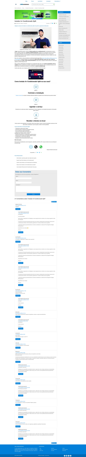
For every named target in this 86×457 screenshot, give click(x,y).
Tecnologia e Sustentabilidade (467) (64, 35)
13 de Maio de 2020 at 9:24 (20, 401)
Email (17, 180)
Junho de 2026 (61, 48)
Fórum (32, 1)
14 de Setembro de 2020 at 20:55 (24, 366)
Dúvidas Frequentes (65, 449)
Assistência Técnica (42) (62, 14)
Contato (63, 448)
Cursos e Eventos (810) (62, 18)
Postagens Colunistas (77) (63, 31)
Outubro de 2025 (61, 55)
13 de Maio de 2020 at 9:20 (20, 422)
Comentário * (18, 184)
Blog (26, 1)
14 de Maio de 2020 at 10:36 (20, 344)
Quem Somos (64, 450)
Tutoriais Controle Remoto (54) (63, 38)
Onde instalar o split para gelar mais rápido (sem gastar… (27, 158)
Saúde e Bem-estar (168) (62, 33)
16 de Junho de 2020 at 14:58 (23, 245)
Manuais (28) (61, 26)
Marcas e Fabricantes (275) (63, 28)
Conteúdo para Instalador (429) (64, 16)
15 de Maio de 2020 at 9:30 (20, 334)
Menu (18, 4)
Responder (21, 232)
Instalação (48, 1)
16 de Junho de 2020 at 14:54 (23, 213)
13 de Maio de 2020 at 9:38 (20, 352)
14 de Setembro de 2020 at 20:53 (24, 387)
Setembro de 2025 (61, 57)
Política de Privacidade (41, 455)
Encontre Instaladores (54, 449)
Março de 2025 (61, 66)
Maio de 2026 (61, 50)
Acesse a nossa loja (19, 95)
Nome (17, 176)
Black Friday (41, 450)
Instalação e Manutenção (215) (63, 21)
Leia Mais (19, 451)
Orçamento (52, 448)
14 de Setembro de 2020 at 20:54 (24, 409)
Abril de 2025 (61, 64)
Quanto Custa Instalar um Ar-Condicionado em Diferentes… (27, 162)
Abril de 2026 (61, 52)
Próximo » (54, 201)
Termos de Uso (47, 455)
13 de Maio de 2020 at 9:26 (20, 379)
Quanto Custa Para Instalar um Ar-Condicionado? (25, 160)
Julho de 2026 (61, 47)
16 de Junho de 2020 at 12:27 (20, 205)
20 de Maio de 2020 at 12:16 (20, 313)
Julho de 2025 (61, 59)
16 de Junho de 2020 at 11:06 (20, 290)
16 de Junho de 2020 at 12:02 (20, 238)
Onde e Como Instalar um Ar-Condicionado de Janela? (26, 164)
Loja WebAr (40, 1)
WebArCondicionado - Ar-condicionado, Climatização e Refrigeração (24, 4)
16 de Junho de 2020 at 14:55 (23, 299)
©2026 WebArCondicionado (18, 455)
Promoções (52, 450)
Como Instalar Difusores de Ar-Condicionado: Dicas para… (27, 166)
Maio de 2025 (61, 62)
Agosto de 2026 (61, 45)
